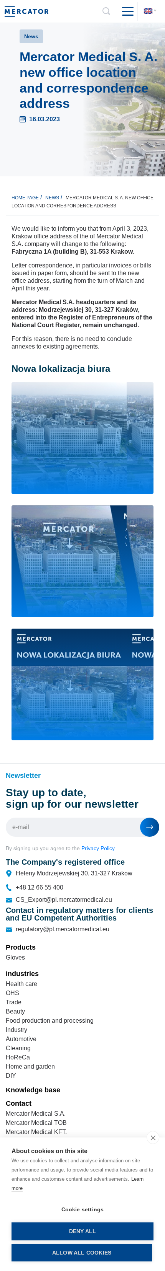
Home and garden (30, 1066)
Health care (21, 984)
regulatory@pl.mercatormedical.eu (62, 929)
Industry (16, 1030)
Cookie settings (82, 1209)
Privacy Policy (98, 848)
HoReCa (18, 1057)
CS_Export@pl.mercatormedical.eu (64, 899)
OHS (12, 993)
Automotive (21, 1039)
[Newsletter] (149, 827)
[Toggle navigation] (125, 11)
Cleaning (18, 1048)
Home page (25, 197)
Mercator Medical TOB (36, 1122)
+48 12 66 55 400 (39, 887)
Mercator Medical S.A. (36, 1113)
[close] (153, 1137)
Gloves (15, 957)
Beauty (15, 1011)
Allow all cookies (81, 1253)
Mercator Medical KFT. (36, 1132)
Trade (13, 1002)
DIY (11, 1075)
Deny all (82, 1231)
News (52, 197)
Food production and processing (50, 1020)
